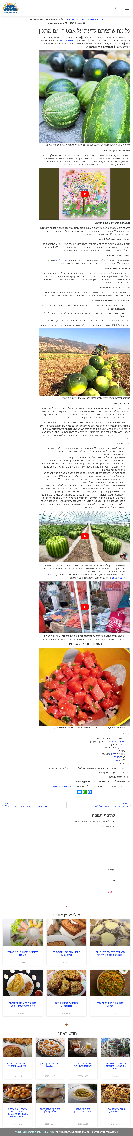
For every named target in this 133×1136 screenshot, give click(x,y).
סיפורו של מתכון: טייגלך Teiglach (50, 1064)
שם (112, 859)
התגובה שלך (108, 827)
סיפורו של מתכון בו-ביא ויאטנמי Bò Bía (22, 953)
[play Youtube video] (84, 194)
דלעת (66, 260)
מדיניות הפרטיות (34, 1132)
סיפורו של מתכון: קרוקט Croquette (66, 1004)
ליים (113, 754)
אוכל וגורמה (80, 19)
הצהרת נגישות (20, 1132)
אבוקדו (120, 747)
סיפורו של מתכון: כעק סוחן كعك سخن (115, 1110)
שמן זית (117, 757)
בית (101, 19)
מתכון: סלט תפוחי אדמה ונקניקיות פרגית (83, 1064)
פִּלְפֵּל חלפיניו (118, 741)
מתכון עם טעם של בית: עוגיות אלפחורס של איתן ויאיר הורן (110, 953)
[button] (127, 8)
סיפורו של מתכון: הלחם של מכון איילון (50, 1110)
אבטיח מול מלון (66, 40)
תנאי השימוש (49, 1132)
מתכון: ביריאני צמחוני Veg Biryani (110, 1004)
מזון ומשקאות (92, 19)
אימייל (111, 870)
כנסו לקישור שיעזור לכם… (63, 786)
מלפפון (59, 260)
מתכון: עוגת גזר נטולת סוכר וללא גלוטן (66, 953)
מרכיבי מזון (69, 19)
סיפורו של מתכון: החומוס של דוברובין (83, 1110)
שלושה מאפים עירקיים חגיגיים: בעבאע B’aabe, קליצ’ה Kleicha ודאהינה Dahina (17, 1113)
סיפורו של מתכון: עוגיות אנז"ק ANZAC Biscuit (17, 1064)
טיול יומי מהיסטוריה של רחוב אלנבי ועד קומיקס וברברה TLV (116, 1066)
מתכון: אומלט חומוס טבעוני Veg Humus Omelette (22, 1004)
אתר (113, 880)
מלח (116, 760)
